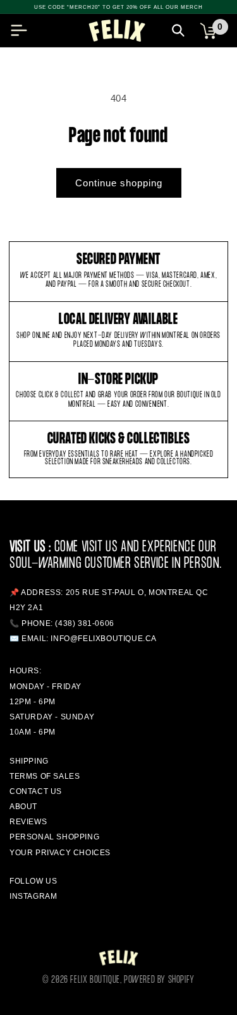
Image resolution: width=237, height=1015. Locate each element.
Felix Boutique (94, 980)
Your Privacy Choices (60, 852)
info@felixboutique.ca (104, 638)
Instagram (33, 896)
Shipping (29, 761)
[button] (19, 30)
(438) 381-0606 (84, 623)
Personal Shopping (54, 836)
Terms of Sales (44, 776)
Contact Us (35, 791)
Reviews (28, 821)
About (23, 806)
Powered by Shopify (159, 980)
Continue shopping (118, 182)
